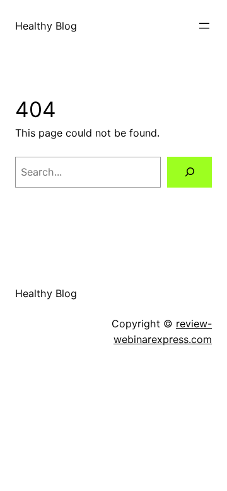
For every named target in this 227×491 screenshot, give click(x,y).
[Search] (189, 172)
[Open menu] (204, 25)
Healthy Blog (46, 26)
